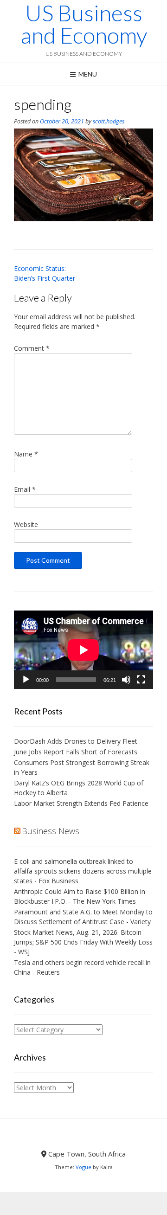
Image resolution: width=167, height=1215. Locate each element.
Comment (32, 348)
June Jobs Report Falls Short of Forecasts (75, 751)
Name (26, 454)
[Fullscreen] (141, 679)
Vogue (83, 1167)
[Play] (26, 679)
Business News (50, 830)
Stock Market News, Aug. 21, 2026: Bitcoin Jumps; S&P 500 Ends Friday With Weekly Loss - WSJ (83, 942)
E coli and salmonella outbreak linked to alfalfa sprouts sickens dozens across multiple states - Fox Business (83, 871)
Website (26, 524)
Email (25, 489)
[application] (83, 650)
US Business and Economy (83, 24)
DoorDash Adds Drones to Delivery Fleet (76, 741)
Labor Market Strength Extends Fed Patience (81, 803)
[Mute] (126, 679)
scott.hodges (108, 121)
